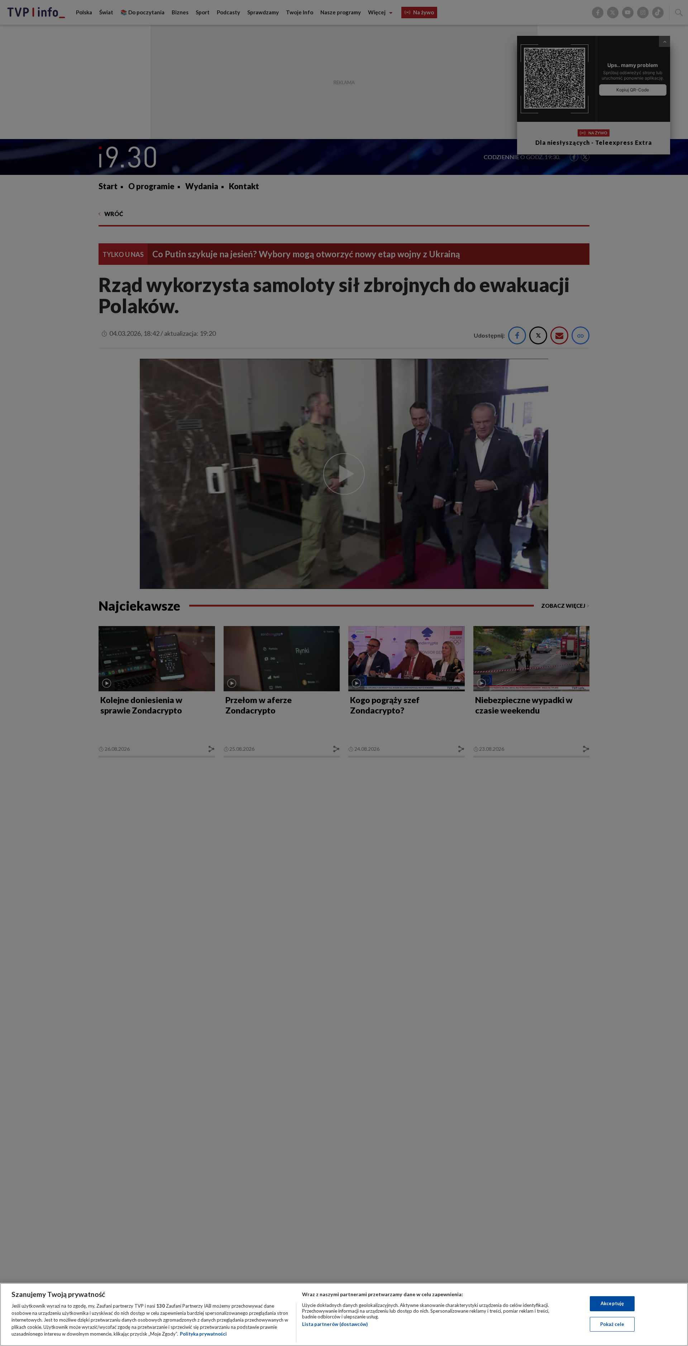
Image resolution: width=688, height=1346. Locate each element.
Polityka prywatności (203, 1334)
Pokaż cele (612, 1324)
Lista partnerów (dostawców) (335, 1324)
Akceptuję (612, 1303)
